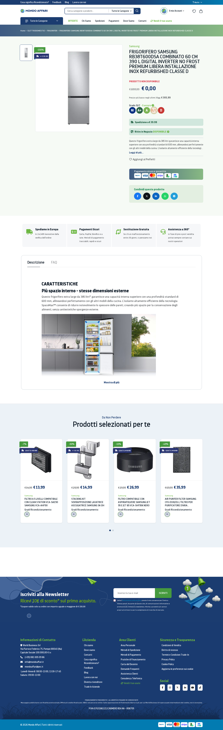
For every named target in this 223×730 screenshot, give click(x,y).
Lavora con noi (79, 2)
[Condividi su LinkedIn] (155, 196)
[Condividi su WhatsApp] (165, 196)
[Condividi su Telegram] (174, 196)
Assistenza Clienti (129, 673)
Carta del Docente (129, 664)
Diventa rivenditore (93, 682)
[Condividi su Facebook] (137, 196)
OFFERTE (73, 20)
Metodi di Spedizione (130, 650)
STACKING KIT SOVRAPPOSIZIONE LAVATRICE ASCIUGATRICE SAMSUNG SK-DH (87, 502)
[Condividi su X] (146, 196)
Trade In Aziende (92, 686)
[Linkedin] (185, 687)
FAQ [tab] (54, 262)
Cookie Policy (168, 664)
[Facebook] (162, 687)
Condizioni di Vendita (171, 645)
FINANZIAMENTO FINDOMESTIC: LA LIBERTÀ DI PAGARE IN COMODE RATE (111, 700)
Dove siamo (89, 650)
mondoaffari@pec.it (34, 666)
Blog (67, 2)
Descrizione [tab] (35, 262)
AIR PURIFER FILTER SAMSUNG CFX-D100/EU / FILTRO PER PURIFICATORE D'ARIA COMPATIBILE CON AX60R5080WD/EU (180, 502)
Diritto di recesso (170, 650)
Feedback (56, 2)
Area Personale (128, 645)
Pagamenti (114, 20)
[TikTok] (200, 687)
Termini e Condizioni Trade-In (175, 654)
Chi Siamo (86, 20)
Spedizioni (100, 20)
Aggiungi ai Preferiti (143, 159)
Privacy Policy (168, 659)
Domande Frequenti (130, 668)
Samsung (28, 495)
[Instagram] (169, 687)
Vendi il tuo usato (162, 20)
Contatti (142, 20)
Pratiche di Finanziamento (133, 659)
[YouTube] (192, 687)
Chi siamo (88, 645)
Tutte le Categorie (39, 20)
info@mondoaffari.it (34, 661)
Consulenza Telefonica (131, 678)
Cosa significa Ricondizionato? (34, 2)
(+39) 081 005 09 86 (35, 657)
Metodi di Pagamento (131, 654)
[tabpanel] (78, 88)
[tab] (26, 53)
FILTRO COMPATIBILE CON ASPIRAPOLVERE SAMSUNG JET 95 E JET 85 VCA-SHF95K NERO (134, 502)
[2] (113, 530)
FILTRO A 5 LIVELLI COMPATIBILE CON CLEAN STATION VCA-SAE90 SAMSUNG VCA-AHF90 (41, 502)
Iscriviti (163, 593)
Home (22, 30)
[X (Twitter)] (177, 687)
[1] (110, 530)
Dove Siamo (128, 20)
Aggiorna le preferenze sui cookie (177, 668)
